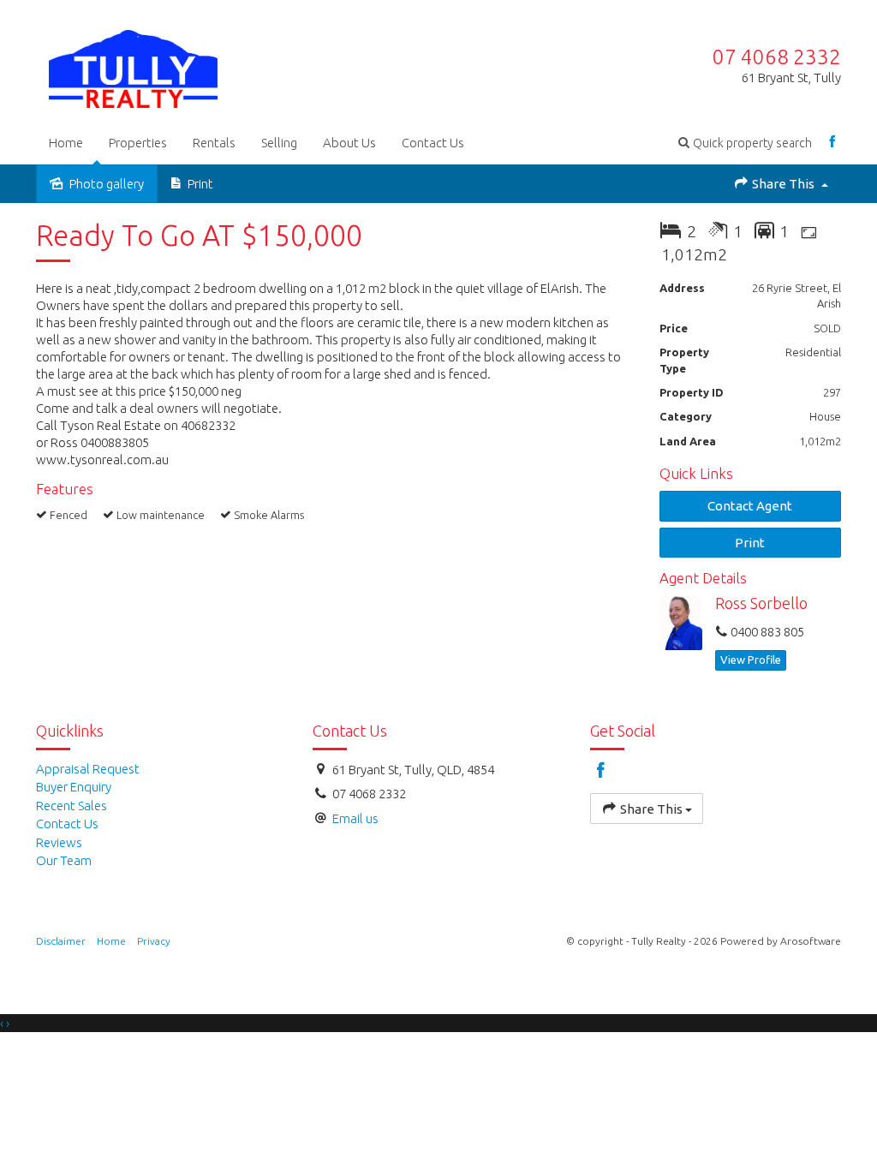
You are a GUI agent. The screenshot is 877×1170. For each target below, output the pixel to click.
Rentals (214, 142)
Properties (138, 142)
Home (66, 142)
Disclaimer (61, 940)
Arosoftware (810, 940)
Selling (279, 142)
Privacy (153, 940)
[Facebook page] (833, 142)
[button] (745, 142)
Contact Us (433, 142)
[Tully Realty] (133, 65)
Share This (783, 183)
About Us (349, 142)
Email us (355, 818)
